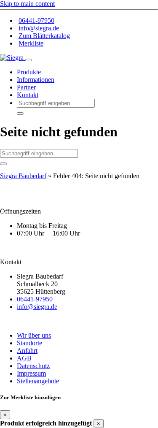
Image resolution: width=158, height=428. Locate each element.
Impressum (31, 373)
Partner (26, 87)
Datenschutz (33, 365)
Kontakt (27, 94)
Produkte (29, 72)
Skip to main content (27, 3)
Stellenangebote (38, 381)
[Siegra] (12, 57)
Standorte (29, 343)
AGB (24, 358)
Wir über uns (34, 335)
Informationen (35, 79)
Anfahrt (27, 350)
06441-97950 (36, 20)
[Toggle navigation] (28, 60)
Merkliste (31, 43)
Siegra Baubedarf (23, 175)
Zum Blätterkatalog (44, 35)
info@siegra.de (39, 28)
